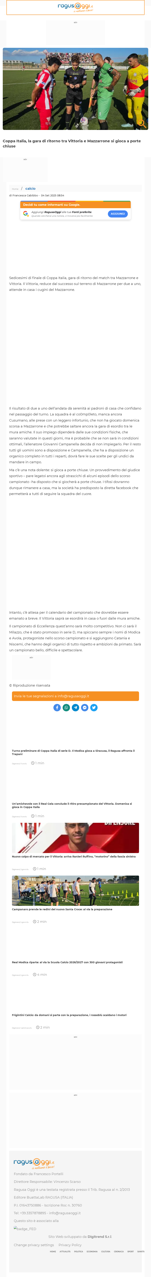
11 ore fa (23, 764)
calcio (30, 189)
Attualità (65, 1251)
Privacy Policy (70, 1245)
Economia (92, 1251)
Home (15, 189)
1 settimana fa (25, 1028)
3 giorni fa (24, 869)
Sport (130, 1251)
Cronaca (119, 1251)
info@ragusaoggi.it (73, 696)
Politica (78, 1251)
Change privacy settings (34, 1245)
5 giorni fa (24, 922)
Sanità (141, 1251)
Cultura (105, 1251)
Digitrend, (16, 764)
